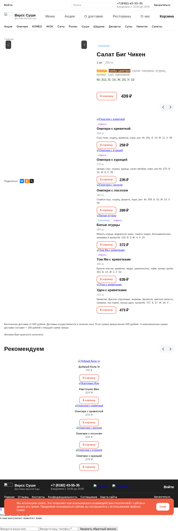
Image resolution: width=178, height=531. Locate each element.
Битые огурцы (108, 225)
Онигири (22, 26)
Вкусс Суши (25, 15)
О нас (145, 16)
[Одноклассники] (27, 181)
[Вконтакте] (143, 497)
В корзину (107, 96)
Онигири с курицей (112, 159)
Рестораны (122, 16)
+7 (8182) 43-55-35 (130, 3)
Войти (8, 5)
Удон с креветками (112, 290)
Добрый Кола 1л (89, 366)
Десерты (115, 26)
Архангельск (162, 5)
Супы (128, 26)
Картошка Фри (89, 389)
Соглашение (88, 497)
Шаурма (98, 26)
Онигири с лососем (112, 190)
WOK (49, 26)
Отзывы (23, 497)
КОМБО (37, 26)
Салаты (157, 26)
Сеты (61, 26)
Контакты (38, 497)
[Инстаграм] (150, 497)
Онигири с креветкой (114, 128)
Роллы (73, 26)
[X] (32, 181)
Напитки (142, 26)
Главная (9, 39)
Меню (50, 16)
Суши (85, 26)
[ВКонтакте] (22, 181)
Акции (69, 16)
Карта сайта (108, 497)
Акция (8, 26)
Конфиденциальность (62, 497)
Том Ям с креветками (114, 259)
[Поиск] (110, 5)
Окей (162, 506)
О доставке (93, 16)
